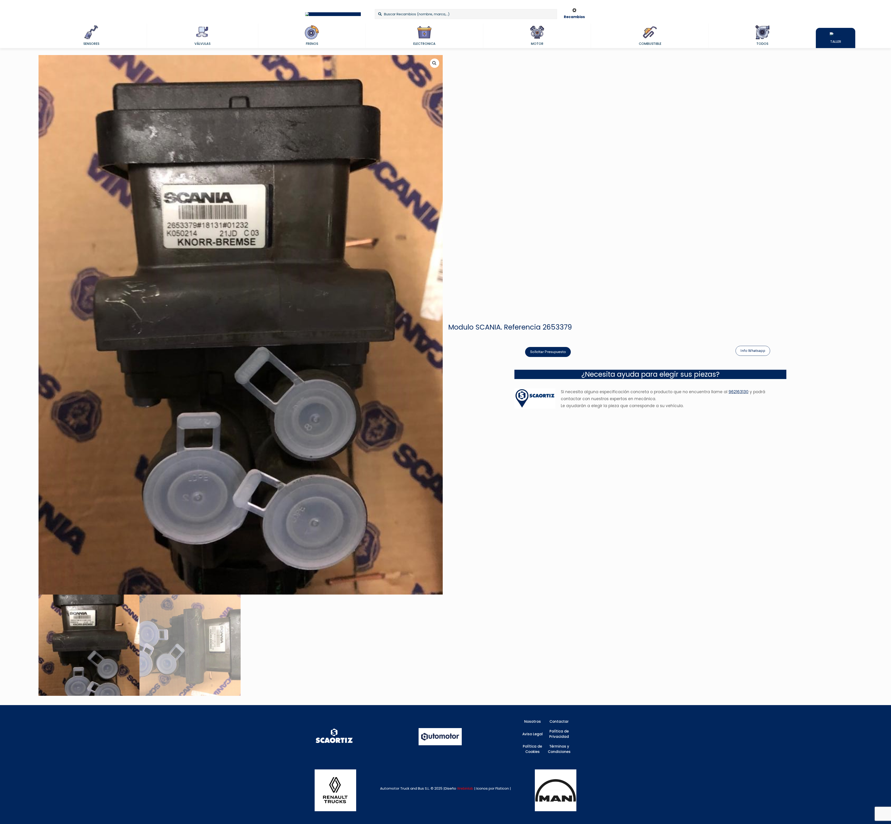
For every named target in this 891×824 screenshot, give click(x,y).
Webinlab (465, 788)
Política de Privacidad (559, 734)
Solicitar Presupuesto (548, 352)
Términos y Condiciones (559, 749)
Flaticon (502, 788)
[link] (335, 790)
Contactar (559, 721)
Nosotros (532, 721)
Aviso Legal (532, 734)
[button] (434, 63)
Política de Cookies (532, 749)
